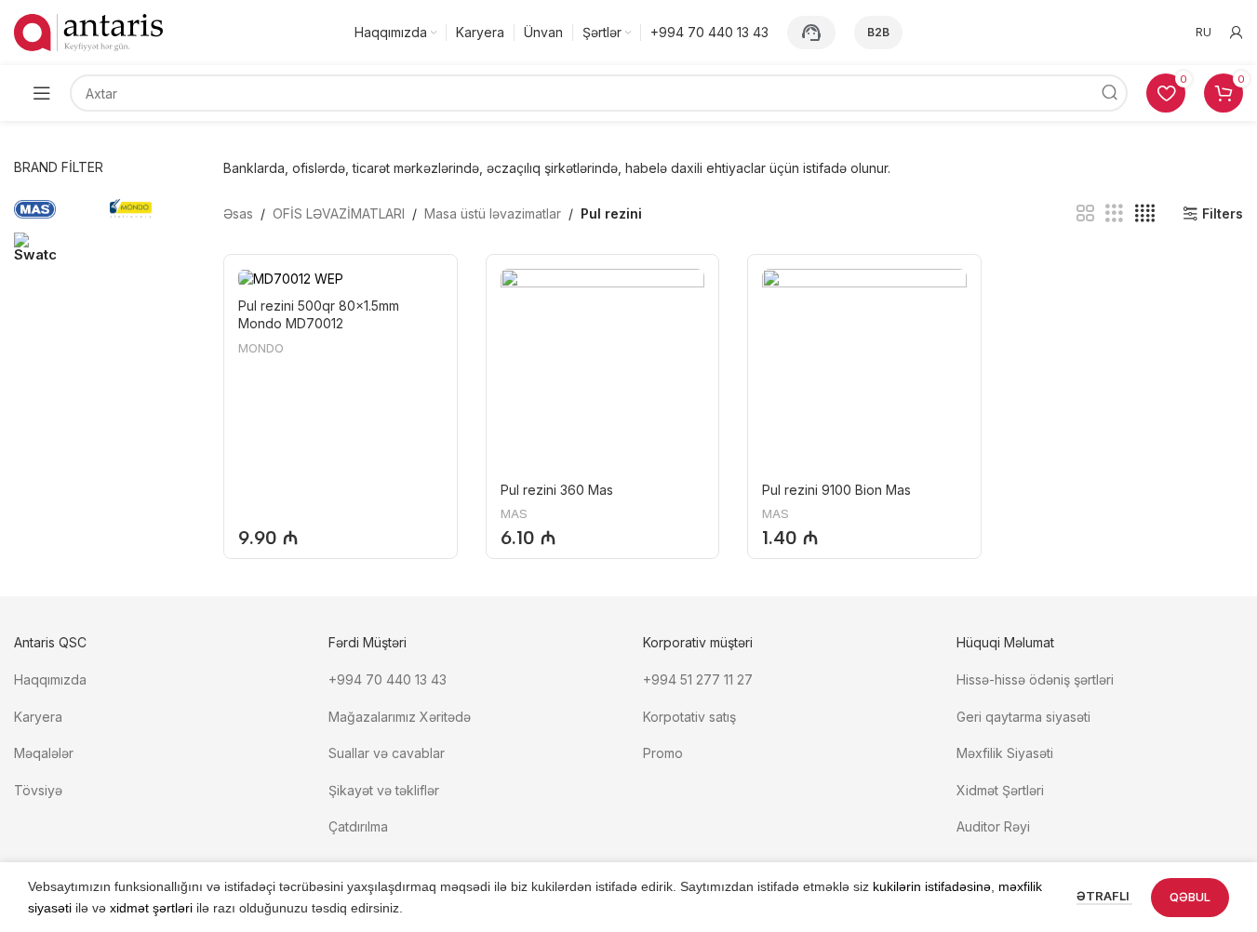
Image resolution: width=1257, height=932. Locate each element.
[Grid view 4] (1145, 213)
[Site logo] (88, 31)
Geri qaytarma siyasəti (1023, 717)
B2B (878, 32)
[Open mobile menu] (41, 93)
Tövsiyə (38, 790)
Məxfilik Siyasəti (1004, 753)
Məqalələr (44, 753)
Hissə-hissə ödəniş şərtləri (1035, 679)
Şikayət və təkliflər (383, 790)
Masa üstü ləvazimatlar (492, 213)
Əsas (238, 213)
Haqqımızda (50, 679)
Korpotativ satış (689, 717)
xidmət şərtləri (151, 907)
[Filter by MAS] (57, 209)
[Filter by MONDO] (153, 209)
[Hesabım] (1236, 32)
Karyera (38, 717)
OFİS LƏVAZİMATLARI (339, 213)
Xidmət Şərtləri (1002, 790)
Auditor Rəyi (993, 826)
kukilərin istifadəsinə (932, 886)
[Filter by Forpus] (57, 246)
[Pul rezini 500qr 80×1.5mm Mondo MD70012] (340, 278)
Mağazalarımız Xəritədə (399, 717)
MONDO (261, 347)
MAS (514, 513)
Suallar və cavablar (386, 753)
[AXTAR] (1109, 93)
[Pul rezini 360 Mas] (602, 371)
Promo (663, 753)
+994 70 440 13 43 (387, 679)
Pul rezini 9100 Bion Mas (836, 490)
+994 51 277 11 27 (698, 679)
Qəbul (1190, 896)
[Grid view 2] (1085, 213)
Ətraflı (1104, 895)
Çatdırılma (358, 826)
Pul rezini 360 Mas (557, 490)
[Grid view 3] (1114, 213)
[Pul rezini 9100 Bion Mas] (864, 371)
